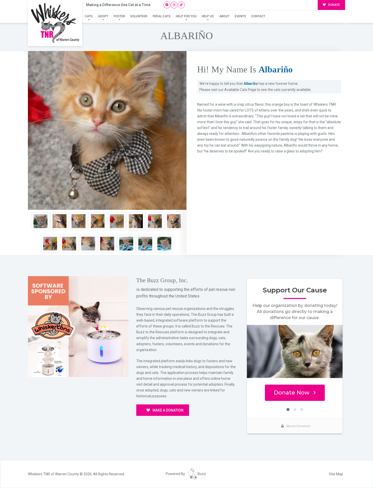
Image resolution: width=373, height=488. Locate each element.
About (224, 16)
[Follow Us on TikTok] (181, 5)
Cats (89, 16)
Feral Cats (162, 16)
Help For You (186, 16)
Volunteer (138, 16)
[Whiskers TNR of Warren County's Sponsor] (78, 326)
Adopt (103, 16)
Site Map (336, 474)
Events (240, 16)
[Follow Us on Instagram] (174, 5)
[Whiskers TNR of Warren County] (55, 23)
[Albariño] (107, 130)
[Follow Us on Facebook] (166, 5)
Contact (258, 16)
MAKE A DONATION (167, 410)
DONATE (333, 5)
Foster (119, 16)
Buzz (201, 474)
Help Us (208, 16)
